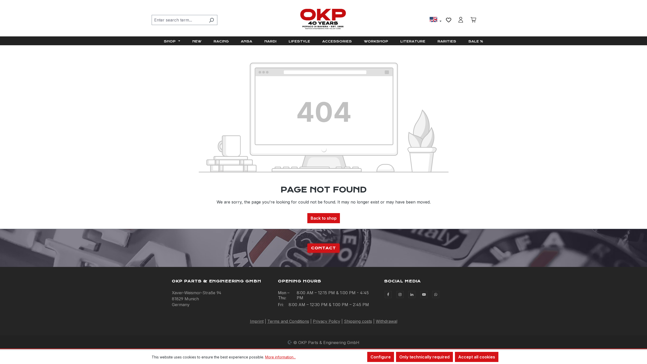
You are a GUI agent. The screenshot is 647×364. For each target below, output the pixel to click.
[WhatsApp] (436, 294)
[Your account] (461, 20)
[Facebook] (388, 294)
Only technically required (424, 356)
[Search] (211, 20)
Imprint (257, 321)
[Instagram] (400, 294)
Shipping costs (358, 321)
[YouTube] (424, 294)
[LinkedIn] (412, 294)
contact (323, 248)
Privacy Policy (326, 321)
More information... (280, 357)
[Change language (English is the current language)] (436, 20)
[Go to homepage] (323, 19)
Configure (381, 356)
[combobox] (179, 20)
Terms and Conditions (288, 321)
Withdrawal (386, 321)
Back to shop (324, 218)
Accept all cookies (476, 356)
